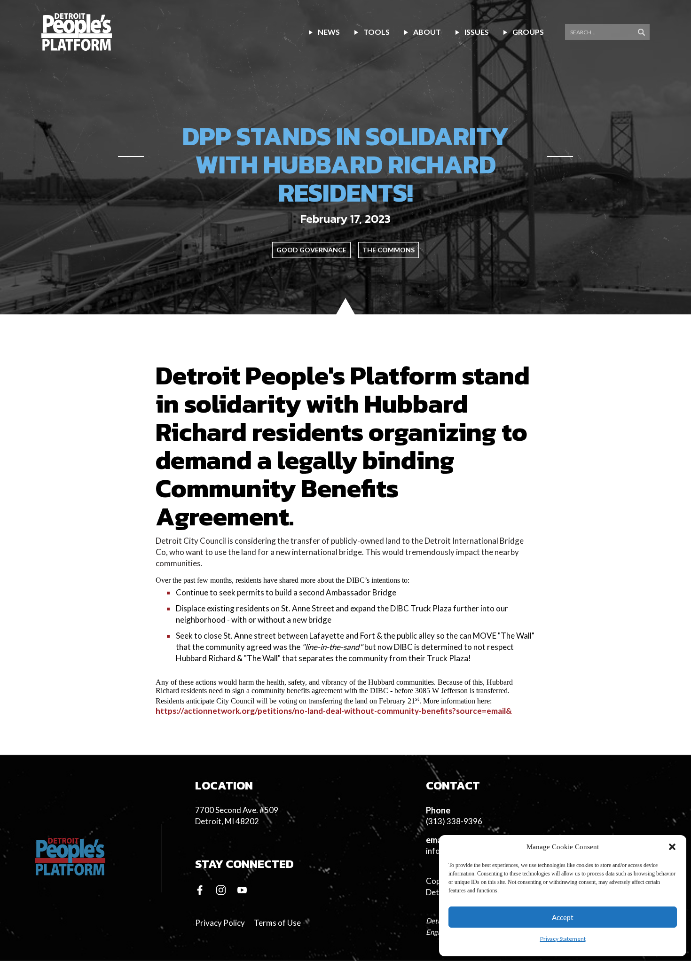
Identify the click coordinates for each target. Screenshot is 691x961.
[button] (672, 847)
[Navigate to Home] (76, 32)
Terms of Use (277, 923)
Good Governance (311, 250)
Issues (476, 31)
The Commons (388, 250)
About (427, 31)
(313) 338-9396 (454, 821)
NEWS (329, 31)
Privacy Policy (220, 923)
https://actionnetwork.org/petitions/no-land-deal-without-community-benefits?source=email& (334, 711)
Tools (376, 31)
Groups (528, 31)
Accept (562, 917)
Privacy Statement (563, 938)
